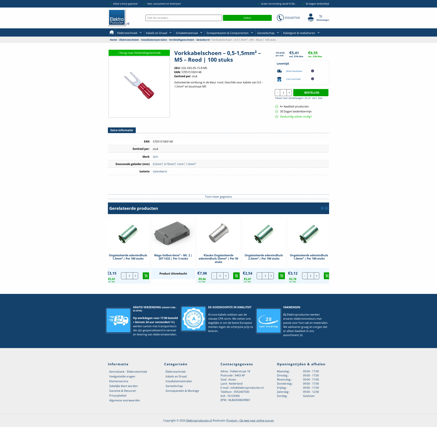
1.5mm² (191, 164)
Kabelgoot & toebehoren (299, 33)
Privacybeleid (117, 395)
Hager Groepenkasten (319, 49)
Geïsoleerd (202, 40)
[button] (322, 208)
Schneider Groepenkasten (321, 44)
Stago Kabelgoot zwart (296, 44)
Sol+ (155, 157)
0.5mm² (158, 164)
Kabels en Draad (156, 33)
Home (113, 40)
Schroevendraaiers (318, 44)
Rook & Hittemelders (179, 44)
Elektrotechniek (127, 33)
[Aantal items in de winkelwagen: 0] (323, 16)
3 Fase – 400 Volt (266, 44)
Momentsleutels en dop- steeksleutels (328, 49)
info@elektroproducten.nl (247, 388)
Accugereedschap (267, 44)
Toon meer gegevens (218, 197)
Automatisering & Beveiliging (133, 44)
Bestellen (311, 92)
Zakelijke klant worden (123, 386)
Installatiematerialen (154, 40)
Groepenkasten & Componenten (228, 33)
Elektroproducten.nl (199, 420)
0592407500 (292, 18)
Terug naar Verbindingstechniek (139, 53)
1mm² (180, 164)
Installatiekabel (154, 44)
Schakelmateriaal (187, 33)
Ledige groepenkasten (219, 44)
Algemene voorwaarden (124, 400)
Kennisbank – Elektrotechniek (128, 372)
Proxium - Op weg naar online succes (250, 420)
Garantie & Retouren (122, 391)
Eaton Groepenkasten (319, 44)
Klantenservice (118, 381)
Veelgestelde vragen (122, 376)
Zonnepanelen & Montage (182, 391)
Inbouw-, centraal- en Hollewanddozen (188, 44)
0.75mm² (169, 164)
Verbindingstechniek (181, 40)
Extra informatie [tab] (121, 130)
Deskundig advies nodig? (296, 116)
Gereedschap (265, 33)
